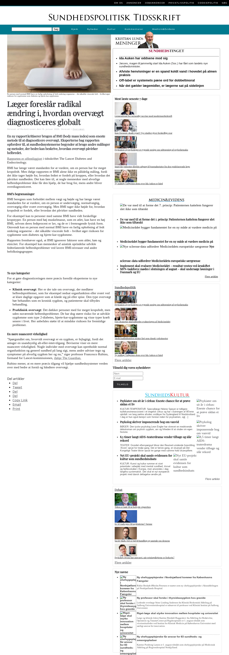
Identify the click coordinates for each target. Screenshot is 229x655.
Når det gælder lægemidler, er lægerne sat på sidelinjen (161, 86)
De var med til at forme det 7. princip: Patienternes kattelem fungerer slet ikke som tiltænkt (167, 220)
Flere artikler (211, 276)
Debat (118, 490)
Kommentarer (134, 29)
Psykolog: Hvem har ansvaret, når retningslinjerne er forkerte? (144, 557)
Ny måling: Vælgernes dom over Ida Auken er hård (139, 183)
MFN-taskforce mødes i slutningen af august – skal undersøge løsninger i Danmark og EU (167, 270)
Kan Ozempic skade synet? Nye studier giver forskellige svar (143, 132)
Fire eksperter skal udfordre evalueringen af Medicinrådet (142, 321)
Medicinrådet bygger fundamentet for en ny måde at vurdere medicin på (166, 241)
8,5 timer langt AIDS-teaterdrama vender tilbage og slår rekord (155, 438)
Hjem (74, 29)
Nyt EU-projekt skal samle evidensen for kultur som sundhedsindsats (146, 457)
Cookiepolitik (208, 3)
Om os (118, 3)
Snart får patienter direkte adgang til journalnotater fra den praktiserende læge (152, 166)
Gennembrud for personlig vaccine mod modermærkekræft (143, 115)
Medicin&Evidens (163, 29)
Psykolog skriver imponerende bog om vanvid (149, 422)
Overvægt (79, 129)
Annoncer (133, 3)
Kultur (111, 29)
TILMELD (122, 384)
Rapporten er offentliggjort (24, 158)
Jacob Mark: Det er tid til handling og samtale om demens (142, 540)
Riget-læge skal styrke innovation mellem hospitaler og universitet (177, 613)
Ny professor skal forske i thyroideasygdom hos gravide (171, 597)
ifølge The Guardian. (67, 358)
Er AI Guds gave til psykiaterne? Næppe (133, 523)
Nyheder (92, 29)
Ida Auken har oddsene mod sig (143, 58)
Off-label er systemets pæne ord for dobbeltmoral (157, 80)
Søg (224, 3)
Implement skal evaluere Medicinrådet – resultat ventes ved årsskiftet (165, 266)
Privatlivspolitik (181, 3)
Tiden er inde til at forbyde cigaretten (133, 506)
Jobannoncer (155, 3)
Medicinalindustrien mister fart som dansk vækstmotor (141, 338)
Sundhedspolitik (125, 287)
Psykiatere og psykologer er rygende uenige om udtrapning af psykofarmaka (151, 149)
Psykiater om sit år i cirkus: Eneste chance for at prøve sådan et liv (155, 402)
